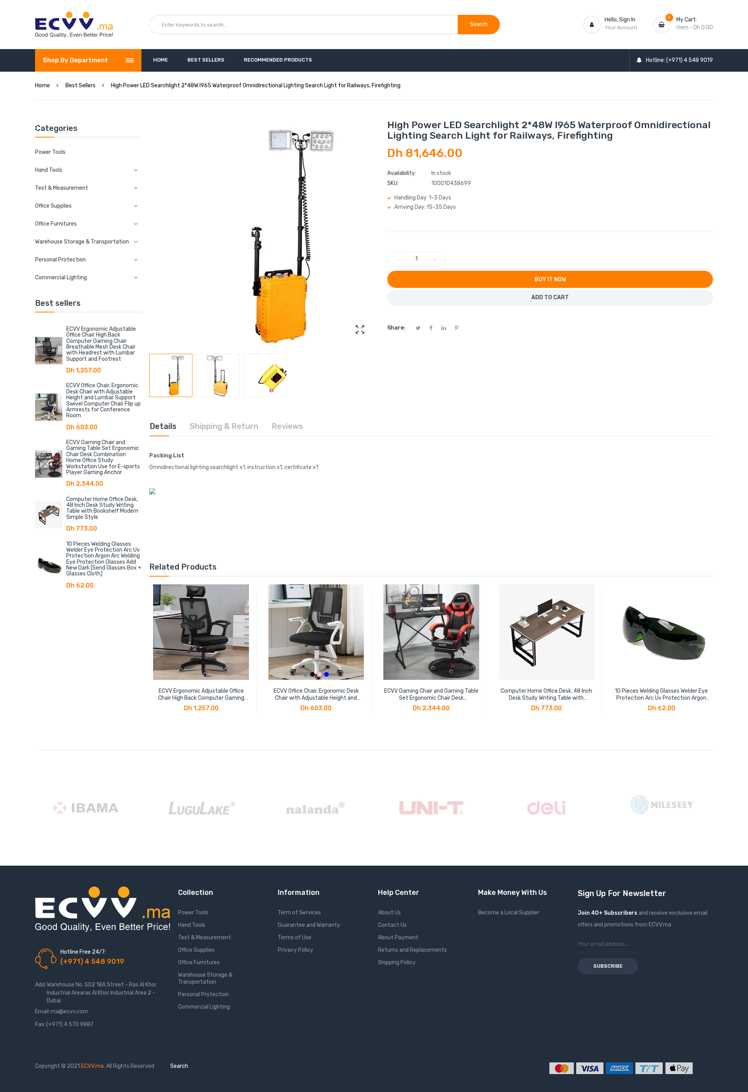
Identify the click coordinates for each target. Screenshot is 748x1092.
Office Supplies (196, 950)
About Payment (398, 937)
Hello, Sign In (620, 19)
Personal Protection (203, 994)
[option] (170, 375)
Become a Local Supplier (508, 912)
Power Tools (50, 152)
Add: (40, 984)
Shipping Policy (397, 962)
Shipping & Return (224, 426)
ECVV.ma (92, 1066)
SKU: (393, 183)
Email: (42, 1011)
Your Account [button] (621, 27)
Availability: (401, 173)
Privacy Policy (295, 950)
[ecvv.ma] (74, 18)
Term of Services (299, 912)
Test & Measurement (204, 937)
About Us (389, 912)
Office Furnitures (199, 962)
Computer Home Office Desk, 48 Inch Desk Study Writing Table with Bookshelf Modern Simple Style (102, 508)
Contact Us (392, 925)
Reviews (287, 426)
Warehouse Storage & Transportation (205, 978)
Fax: (40, 1024)
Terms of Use (294, 937)
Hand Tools (191, 925)
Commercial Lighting (204, 1007)
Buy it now (550, 279)
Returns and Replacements (412, 950)
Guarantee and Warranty (309, 925)
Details (163, 426)
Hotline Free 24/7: (83, 952)
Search (179, 1066)
